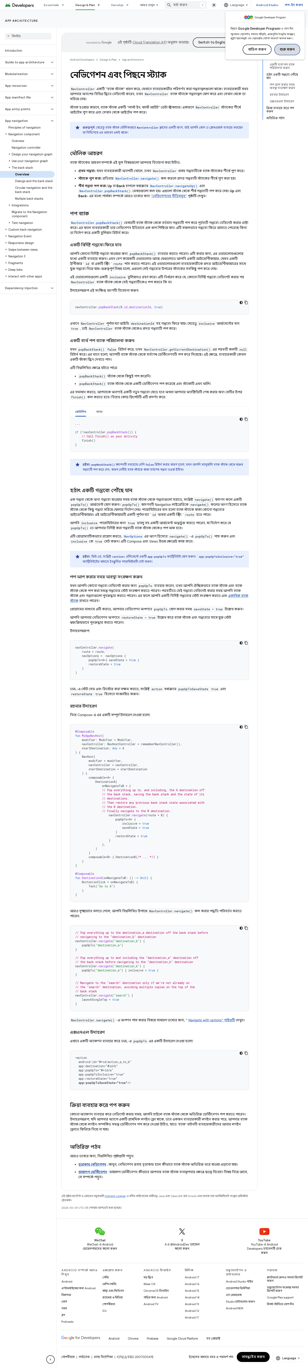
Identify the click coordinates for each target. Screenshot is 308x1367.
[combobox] (186, 5)
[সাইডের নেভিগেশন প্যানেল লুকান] (50, 1359)
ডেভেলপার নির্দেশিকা (238, 1288)
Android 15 (192, 1291)
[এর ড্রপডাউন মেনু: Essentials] (64, 5)
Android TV (151, 1304)
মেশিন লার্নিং (109, 1284)
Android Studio (267, 5)
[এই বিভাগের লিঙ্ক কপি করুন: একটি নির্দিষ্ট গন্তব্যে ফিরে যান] (125, 245)
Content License (115, 1196)
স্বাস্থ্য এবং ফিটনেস (113, 1291)
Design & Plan (85, 5)
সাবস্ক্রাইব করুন (253, 1357)
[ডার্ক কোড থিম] (241, 302)
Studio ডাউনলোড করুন (240, 1301)
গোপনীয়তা (108, 1304)
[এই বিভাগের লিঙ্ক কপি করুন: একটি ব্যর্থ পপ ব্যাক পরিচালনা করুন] (138, 341)
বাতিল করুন (257, 49)
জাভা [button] (99, 412)
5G (104, 1311)
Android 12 (192, 1311)
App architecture (21, 21)
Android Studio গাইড (239, 1281)
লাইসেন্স (84, 1357)
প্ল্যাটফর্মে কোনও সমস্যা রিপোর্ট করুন (285, 1279)
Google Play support (280, 1297)
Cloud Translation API (150, 42)
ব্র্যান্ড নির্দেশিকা (103, 1357)
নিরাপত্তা (66, 1295)
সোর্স (64, 1301)
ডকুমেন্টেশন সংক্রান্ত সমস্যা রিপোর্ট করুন (283, 1289)
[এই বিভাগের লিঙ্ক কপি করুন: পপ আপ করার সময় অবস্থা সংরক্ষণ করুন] (146, 577)
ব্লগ (63, 1315)
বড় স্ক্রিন (148, 1277)
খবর (64, 1308)
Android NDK (234, 1308)
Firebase (152, 1338)
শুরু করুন (287, 49)
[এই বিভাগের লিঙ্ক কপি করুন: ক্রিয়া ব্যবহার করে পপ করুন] (134, 1105)
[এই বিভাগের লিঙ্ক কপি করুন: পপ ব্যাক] (93, 214)
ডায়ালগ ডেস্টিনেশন (92, 1172)
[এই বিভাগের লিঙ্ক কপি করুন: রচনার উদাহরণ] (101, 706)
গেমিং (105, 1277)
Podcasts (67, 1322)
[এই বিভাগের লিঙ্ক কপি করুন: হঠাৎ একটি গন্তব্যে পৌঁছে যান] (136, 490)
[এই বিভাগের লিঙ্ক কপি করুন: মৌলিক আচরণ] (106, 153)
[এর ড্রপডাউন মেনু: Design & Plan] (100, 5)
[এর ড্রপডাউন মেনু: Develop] (129, 5)
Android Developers (82, 59)
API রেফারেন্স (234, 1295)
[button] (25, 62)
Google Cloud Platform (182, 1338)
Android (66, 1281)
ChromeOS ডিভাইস (156, 1291)
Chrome (133, 1338)
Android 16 (192, 1284)
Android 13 (192, 1304)
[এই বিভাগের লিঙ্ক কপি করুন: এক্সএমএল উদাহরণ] (109, 1032)
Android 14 (192, 1297)
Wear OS (149, 1284)
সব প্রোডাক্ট (213, 1338)
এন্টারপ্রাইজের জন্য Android (78, 1288)
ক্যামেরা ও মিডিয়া (112, 1297)
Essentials (51, 5)
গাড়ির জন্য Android (156, 1297)
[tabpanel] (159, 434)
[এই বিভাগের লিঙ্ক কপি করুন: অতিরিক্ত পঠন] (105, 1147)
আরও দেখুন (147, 5)
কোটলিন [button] (80, 412)
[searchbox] (28, 36)
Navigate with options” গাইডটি (211, 1020)
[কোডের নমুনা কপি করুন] (246, 302)
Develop (117, 5)
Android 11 (192, 1317)
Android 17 (192, 1277)
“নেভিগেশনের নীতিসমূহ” (169, 196)
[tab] (80, 411)
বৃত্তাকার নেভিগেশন (92, 1165)
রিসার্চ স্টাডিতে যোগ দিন (280, 1304)
